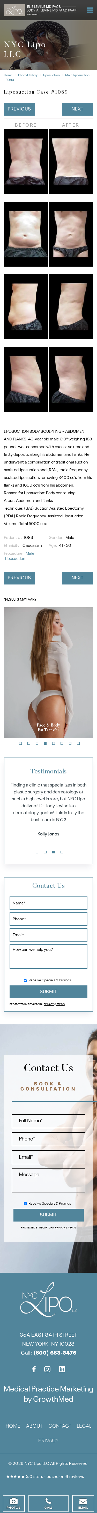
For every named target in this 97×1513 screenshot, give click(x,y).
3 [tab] (37, 743)
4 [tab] (45, 743)
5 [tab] (53, 743)
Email (83, 1507)
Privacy (49, 1004)
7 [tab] (70, 743)
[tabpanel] (48, 672)
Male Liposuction (77, 75)
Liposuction (51, 75)
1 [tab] (20, 743)
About (34, 1426)
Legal (84, 1426)
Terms (60, 1004)
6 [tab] (62, 743)
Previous (19, 109)
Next (78, 109)
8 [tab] (78, 743)
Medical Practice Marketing (48, 1389)
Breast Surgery (48, 727)
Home (8, 75)
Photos (14, 1507)
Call (48, 1507)
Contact (59, 1426)
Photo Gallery (28, 75)
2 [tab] (28, 743)
